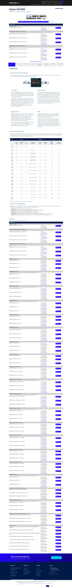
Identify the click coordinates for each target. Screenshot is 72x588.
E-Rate (47, 4)
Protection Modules (46, 64)
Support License (40, 21)
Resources (50, 4)
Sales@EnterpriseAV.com (54, 573)
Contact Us (49, 3)
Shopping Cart (38, 572)
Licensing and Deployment (39, 64)
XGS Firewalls (18, 6)
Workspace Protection (14, 572)
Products (32, 4)
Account (61, 4)
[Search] (62, 1)
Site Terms (38, 574)
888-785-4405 (61, 3)
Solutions (39, 4)
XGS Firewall (12, 571)
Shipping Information (27, 572)
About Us (58, 4)
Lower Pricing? (52, 21)
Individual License (33, 21)
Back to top (61, 31)
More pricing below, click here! (36, 61)
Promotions (43, 4)
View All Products (13, 575)
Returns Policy (26, 574)
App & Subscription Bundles (26, 21)
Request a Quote (39, 571)
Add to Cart (58, 27)
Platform (35, 4)
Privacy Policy (38, 575)
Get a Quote (54, 4)
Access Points (13, 574)
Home (11, 6)
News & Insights (26, 569)
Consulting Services (27, 571)
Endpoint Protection (14, 569)
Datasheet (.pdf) (45, 21)
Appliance (19, 21)
